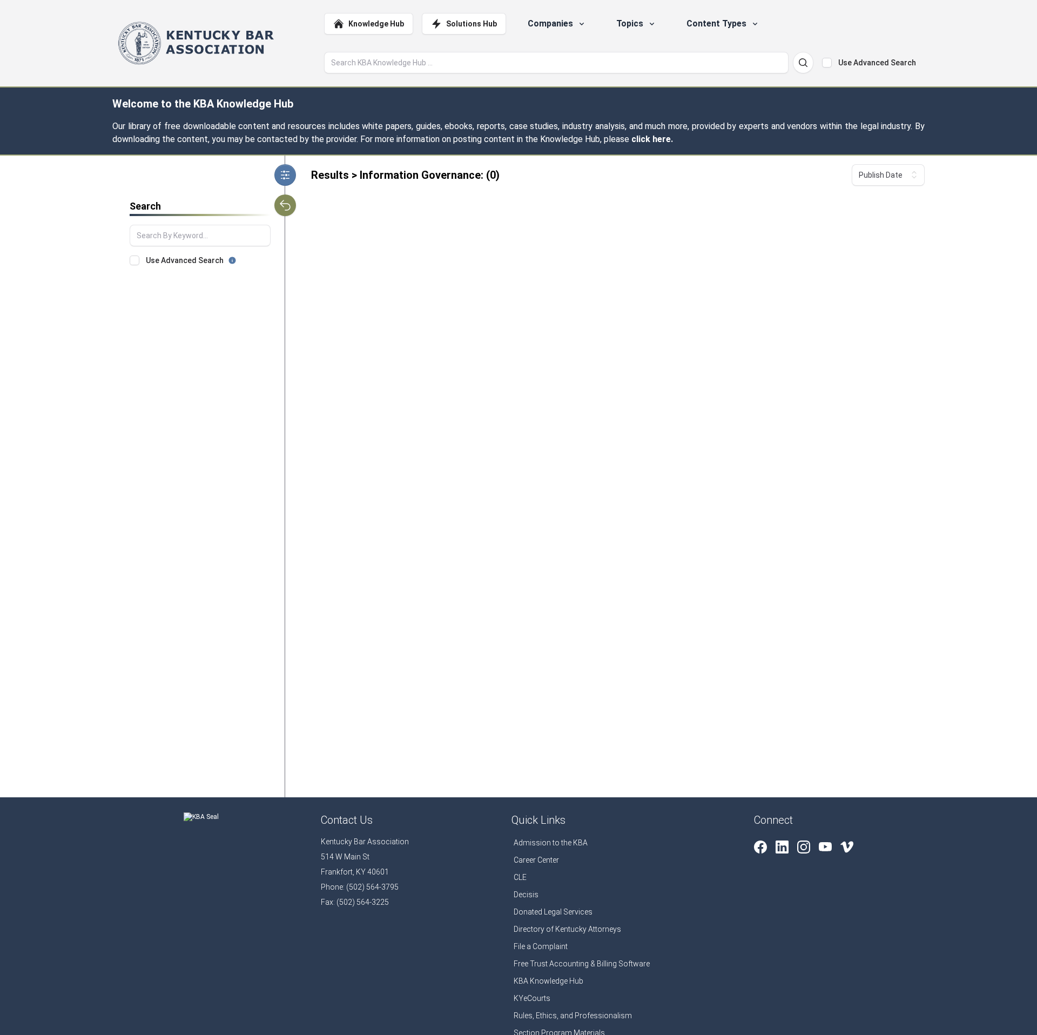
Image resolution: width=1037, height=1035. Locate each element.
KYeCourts (532, 998)
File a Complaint (541, 946)
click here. (652, 139)
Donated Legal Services (553, 912)
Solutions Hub (471, 23)
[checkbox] (827, 63)
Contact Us (347, 820)
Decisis (526, 894)
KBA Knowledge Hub (548, 981)
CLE (520, 877)
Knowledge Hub (376, 23)
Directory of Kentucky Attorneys (567, 929)
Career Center (536, 860)
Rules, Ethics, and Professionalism (573, 1015)
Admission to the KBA (551, 842)
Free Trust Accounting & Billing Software (582, 963)
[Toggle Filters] (285, 175)
